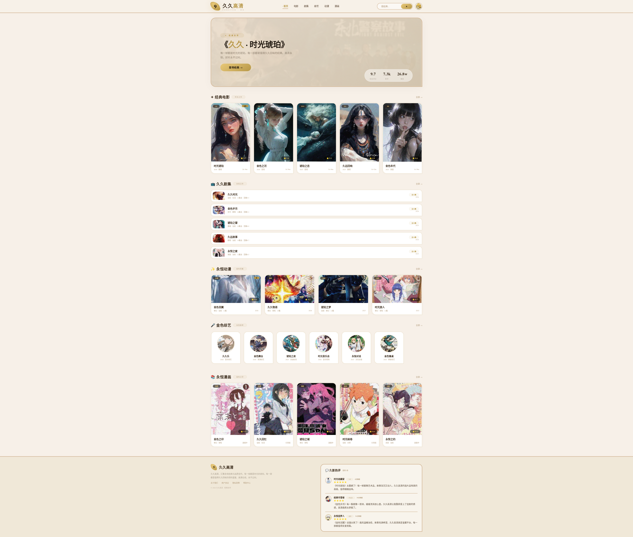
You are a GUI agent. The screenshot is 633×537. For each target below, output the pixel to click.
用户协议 (225, 483)
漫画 (337, 6)
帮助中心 (247, 483)
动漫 (326, 6)
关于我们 (214, 483)
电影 (296, 6)
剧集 (306, 6)
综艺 (316, 6)
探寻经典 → (235, 67)
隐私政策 (236, 483)
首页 (286, 6)
